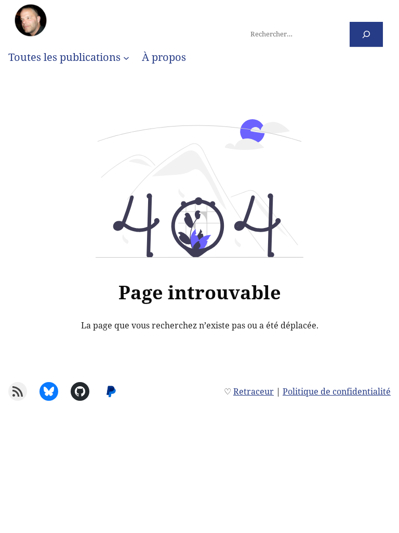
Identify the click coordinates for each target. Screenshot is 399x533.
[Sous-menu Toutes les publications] (126, 57)
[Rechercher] (366, 34)
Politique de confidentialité (337, 391)
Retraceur (253, 391)
